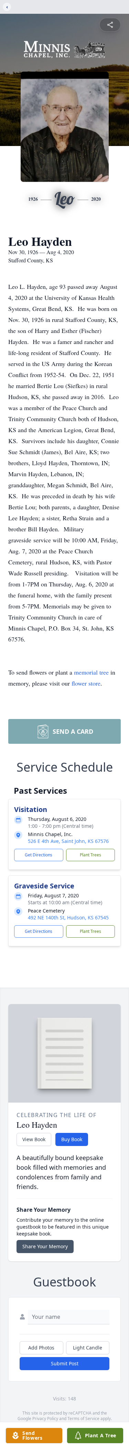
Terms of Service (83, 1418)
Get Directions (38, 855)
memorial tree (91, 672)
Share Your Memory (45, 1246)
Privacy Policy (45, 1418)
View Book (33, 1139)
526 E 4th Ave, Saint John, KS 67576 (68, 841)
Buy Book (71, 1139)
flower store (86, 683)
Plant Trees (90, 855)
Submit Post (64, 1363)
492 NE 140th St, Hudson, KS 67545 (68, 917)
